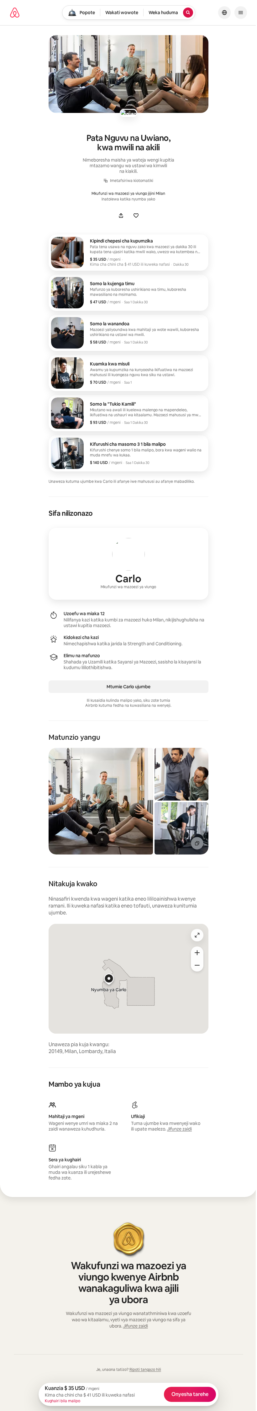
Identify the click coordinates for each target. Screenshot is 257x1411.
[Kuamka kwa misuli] (128, 373)
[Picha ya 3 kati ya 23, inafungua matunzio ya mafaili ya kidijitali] (181, 828)
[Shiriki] (121, 215)
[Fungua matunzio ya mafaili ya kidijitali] (128, 74)
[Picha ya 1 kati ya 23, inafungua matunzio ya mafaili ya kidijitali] (101, 801)
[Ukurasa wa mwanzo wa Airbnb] (14, 12)
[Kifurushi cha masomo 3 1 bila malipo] (128, 453)
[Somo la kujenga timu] (128, 292)
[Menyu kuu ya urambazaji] (240, 12)
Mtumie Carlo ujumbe (128, 687)
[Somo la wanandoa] (128, 333)
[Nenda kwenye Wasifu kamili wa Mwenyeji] (128, 564)
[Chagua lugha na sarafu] (224, 12)
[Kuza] (197, 952)
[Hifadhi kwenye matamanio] (136, 215)
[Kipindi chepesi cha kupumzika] (128, 252)
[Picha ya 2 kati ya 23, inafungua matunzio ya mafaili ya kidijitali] (181, 774)
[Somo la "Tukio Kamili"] (128, 413)
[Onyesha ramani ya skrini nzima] (197, 935)
